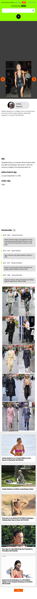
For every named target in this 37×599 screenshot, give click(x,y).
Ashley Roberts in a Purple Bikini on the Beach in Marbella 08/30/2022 (16, 459)
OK (24, 2)
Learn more (18, 2)
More (18, 590)
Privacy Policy (32, 2)
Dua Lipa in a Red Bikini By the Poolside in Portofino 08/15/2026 (17, 550)
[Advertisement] (18, 41)
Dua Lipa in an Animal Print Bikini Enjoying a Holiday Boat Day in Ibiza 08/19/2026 (18, 519)
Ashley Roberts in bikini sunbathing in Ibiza (17, 489)
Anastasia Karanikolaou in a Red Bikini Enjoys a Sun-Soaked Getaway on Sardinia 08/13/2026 (17, 582)
